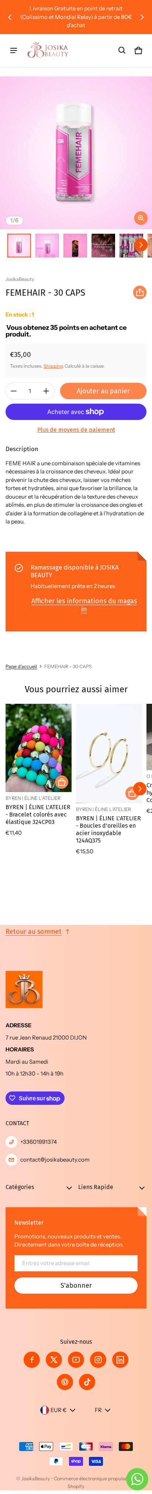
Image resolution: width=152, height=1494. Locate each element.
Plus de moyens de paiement (76, 429)
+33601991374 (38, 1141)
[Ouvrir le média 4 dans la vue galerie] (103, 245)
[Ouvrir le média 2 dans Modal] (76, 152)
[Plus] (46, 391)
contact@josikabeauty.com (55, 1159)
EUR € (59, 1409)
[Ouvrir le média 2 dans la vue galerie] (47, 245)
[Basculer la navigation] (14, 50)
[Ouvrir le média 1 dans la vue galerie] (19, 245)
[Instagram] (98, 1360)
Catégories (20, 1187)
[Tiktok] (87, 1382)
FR (98, 1409)
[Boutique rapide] (61, 782)
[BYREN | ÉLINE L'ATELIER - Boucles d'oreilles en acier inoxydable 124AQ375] (109, 754)
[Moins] (14, 391)
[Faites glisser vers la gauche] (10, 17)
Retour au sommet (34, 931)
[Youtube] (76, 1360)
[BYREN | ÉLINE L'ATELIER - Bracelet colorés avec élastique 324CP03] (39, 748)
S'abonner (76, 1285)
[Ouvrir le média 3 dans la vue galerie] (75, 245)
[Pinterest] (65, 1382)
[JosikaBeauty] (48, 50)
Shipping (53, 366)
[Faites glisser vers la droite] (142, 17)
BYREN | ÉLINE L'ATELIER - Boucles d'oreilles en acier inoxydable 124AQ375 (108, 829)
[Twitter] (54, 1360)
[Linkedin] (120, 1360)
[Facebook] (32, 1360)
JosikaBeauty (35, 1478)
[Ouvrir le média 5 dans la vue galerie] (131, 245)
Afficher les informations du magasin (84, 605)
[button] (122, 50)
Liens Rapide (95, 1187)
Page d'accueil (21, 666)
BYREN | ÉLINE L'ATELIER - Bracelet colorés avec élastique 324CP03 (38, 814)
